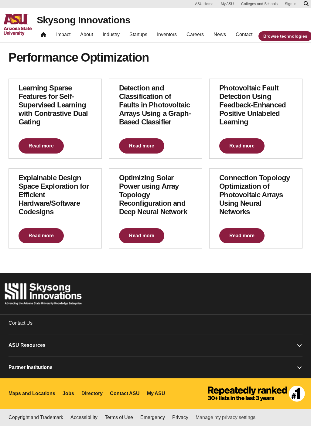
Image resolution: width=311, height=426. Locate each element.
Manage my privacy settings (225, 417)
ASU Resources (27, 345)
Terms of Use (119, 417)
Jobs (68, 393)
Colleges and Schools (259, 4)
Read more (41, 145)
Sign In (290, 4)
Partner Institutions (31, 367)
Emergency (152, 417)
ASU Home (204, 4)
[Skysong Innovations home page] (43, 36)
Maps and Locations (32, 393)
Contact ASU (125, 393)
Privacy (180, 417)
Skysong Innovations (83, 20)
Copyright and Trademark (36, 417)
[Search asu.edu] (306, 4)
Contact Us (20, 323)
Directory (92, 393)
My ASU (227, 4)
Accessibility (83, 417)
